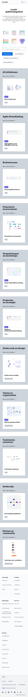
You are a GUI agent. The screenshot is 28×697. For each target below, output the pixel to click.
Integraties (17, 593)
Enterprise (4, 580)
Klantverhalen (17, 621)
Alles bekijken (5, 621)
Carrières (16, 612)
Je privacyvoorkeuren (10, 688)
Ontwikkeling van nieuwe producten (6, 612)
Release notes (5, 667)
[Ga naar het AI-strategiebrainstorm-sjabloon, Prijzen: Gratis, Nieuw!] (14, 182)
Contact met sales (6, 584)
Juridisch (10, 681)
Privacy (4, 681)
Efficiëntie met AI (6, 617)
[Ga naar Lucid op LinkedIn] (2, 692)
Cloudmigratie (5, 608)
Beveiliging (5, 640)
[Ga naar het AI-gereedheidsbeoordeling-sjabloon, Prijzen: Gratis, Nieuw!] (14, 275)
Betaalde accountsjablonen (11, 58)
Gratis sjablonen (19, 53)
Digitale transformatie (7, 603)
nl (4, 677)
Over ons (16, 603)
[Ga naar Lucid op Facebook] (11, 692)
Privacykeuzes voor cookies (9, 684)
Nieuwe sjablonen (8, 62)
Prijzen (3, 589)
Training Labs (5, 649)
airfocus (16, 589)
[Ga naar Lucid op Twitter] (5, 692)
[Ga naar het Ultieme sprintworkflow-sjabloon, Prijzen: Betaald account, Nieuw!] (14, 415)
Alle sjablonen (7, 53)
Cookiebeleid (21, 684)
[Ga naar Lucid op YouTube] (14, 692)
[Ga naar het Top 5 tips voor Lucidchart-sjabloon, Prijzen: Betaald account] (14, 553)
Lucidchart (17, 584)
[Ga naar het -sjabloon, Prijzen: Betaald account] (14, 368)
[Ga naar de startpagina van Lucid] (6, 2)
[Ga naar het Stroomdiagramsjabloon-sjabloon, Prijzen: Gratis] (14, 506)
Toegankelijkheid (18, 626)
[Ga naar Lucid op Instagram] (8, 692)
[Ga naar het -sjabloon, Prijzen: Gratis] (14, 229)
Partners (4, 658)
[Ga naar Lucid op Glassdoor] (17, 692)
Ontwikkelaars (5, 636)
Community (5, 653)
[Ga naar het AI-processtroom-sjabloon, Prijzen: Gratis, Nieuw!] (14, 92)
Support (4, 645)
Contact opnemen (19, 617)
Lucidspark (17, 580)
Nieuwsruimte (17, 608)
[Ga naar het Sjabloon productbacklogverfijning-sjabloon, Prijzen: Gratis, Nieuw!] (14, 323)
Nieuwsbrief (5, 662)
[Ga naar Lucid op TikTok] (20, 692)
